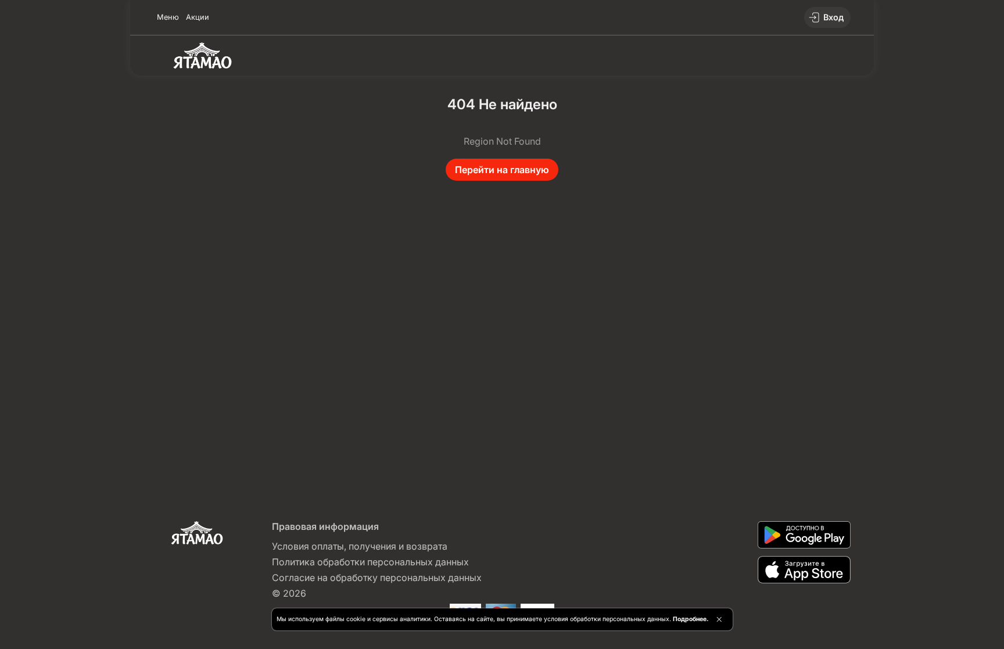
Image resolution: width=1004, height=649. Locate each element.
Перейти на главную (502, 169)
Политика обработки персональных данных (370, 562)
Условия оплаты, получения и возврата (359, 546)
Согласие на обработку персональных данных (377, 577)
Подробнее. (690, 619)
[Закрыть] (719, 619)
